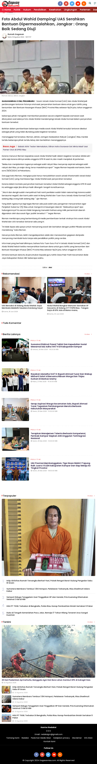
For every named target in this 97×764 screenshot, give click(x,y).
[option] (24, 295)
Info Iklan (88, 738)
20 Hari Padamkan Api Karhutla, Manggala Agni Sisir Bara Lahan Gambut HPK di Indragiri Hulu (46, 680)
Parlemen (85, 9)
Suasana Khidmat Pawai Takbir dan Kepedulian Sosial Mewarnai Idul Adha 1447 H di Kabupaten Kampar (59, 345)
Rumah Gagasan (16, 34)
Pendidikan (40, 9)
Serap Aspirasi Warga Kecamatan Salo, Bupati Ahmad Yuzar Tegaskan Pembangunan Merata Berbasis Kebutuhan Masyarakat (59, 406)
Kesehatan (55, 9)
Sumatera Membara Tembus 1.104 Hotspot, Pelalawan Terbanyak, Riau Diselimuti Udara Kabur (48, 590)
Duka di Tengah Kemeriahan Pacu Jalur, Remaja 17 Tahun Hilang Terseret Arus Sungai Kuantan (47, 614)
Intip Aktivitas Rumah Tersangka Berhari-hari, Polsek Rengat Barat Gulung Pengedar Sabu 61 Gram (49, 581)
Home (7, 9)
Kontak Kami (49, 741)
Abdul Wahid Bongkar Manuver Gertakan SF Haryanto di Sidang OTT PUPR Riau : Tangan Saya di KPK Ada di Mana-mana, (67, 308)
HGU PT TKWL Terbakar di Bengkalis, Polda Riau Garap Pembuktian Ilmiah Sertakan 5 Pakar (50, 606)
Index (88, 274)
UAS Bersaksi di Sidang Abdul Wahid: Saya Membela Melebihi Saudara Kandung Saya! (22, 307)
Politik (17, 9)
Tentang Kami (12, 738)
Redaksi (25, 738)
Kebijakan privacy (61, 738)
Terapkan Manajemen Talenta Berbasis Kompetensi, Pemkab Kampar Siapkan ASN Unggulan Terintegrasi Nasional (58, 436)
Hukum (27, 9)
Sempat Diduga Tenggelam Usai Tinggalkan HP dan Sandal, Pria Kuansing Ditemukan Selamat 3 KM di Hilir (47, 598)
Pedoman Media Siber (41, 738)
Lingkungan (70, 9)
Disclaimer (77, 738)
